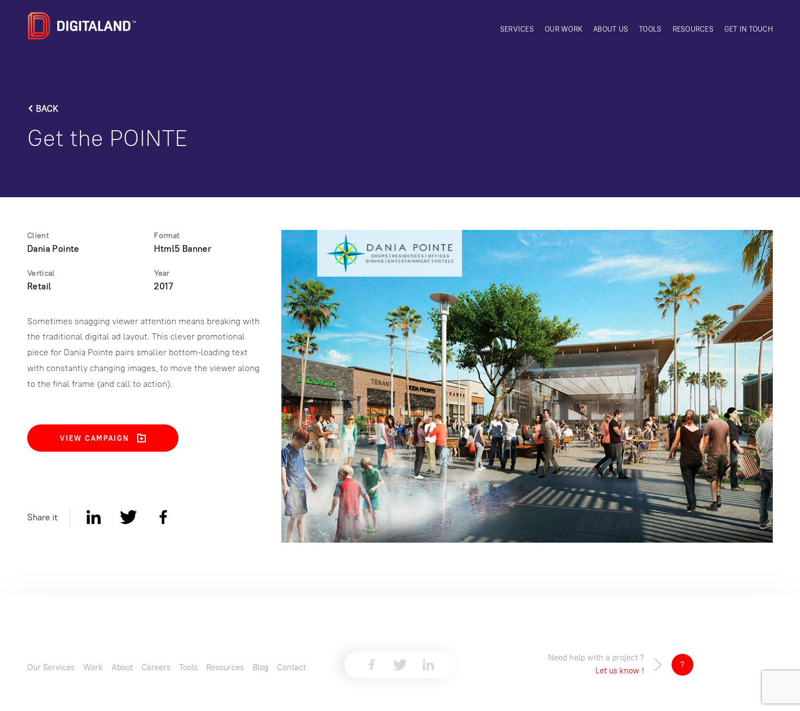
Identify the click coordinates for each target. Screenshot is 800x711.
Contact (291, 667)
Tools (650, 29)
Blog (260, 667)
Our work (563, 29)
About (122, 667)
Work (93, 667)
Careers (155, 667)
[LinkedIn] (94, 517)
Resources (693, 29)
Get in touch (748, 29)
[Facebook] (163, 517)
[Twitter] (128, 517)
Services (517, 29)
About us (610, 29)
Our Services (51, 667)
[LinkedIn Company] (428, 664)
